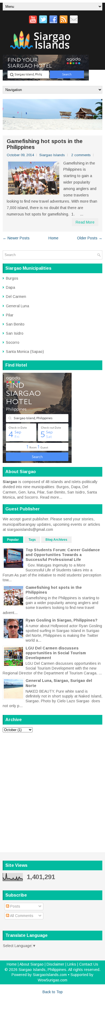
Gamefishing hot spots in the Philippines (45, 144)
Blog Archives (56, 540)
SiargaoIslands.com (50, 975)
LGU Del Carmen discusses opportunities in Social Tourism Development (56, 653)
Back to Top (53, 992)
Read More (85, 222)
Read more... (51, 497)
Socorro (12, 342)
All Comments (21, 916)
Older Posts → (89, 238)
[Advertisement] (52, 789)
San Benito (15, 324)
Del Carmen (16, 296)
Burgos (12, 278)
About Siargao (31, 964)
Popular (13, 540)
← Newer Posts (16, 238)
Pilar (9, 315)
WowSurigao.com (52, 980)
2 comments (81, 155)
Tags (32, 540)
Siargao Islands (52, 155)
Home (53, 238)
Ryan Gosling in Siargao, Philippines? (61, 620)
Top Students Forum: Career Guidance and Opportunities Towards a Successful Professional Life (63, 555)
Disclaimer (55, 964)
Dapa (10, 287)
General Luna (17, 306)
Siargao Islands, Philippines (42, 969)
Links (71, 964)
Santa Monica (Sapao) (25, 351)
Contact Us (88, 964)
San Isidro (14, 333)
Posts (14, 906)
